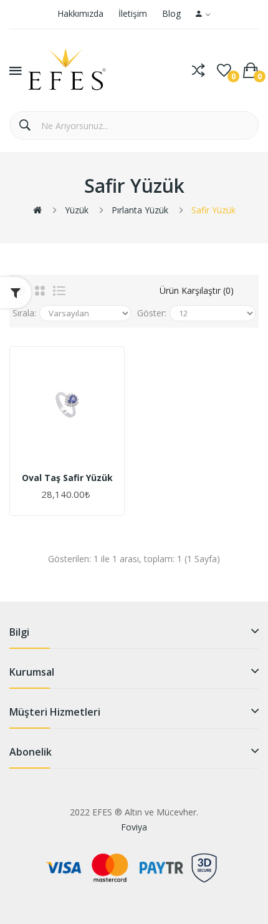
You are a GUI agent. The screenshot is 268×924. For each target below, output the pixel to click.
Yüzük (77, 210)
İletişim (132, 13)
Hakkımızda (80, 13)
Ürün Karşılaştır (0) (197, 290)
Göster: (151, 313)
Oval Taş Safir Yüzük (67, 478)
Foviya (134, 827)
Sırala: (24, 313)
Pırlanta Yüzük (140, 210)
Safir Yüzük (213, 210)
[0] (224, 70)
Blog (171, 13)
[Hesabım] (203, 14)
